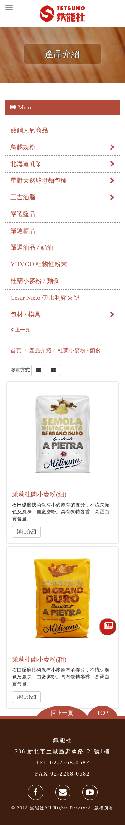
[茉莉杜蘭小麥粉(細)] (62, 437)
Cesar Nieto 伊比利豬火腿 (45, 297)
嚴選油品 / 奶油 (31, 247)
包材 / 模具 (25, 314)
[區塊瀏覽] (53, 370)
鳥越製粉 (22, 147)
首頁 (16, 350)
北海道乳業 (26, 163)
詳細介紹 (26, 531)
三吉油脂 (22, 197)
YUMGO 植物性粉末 (38, 264)
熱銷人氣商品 (29, 130)
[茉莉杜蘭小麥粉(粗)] (62, 602)
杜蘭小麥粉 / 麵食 (34, 280)
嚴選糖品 (22, 230)
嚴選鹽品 (22, 214)
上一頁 (22, 330)
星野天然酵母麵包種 (38, 180)
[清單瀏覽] (38, 370)
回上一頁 (62, 713)
